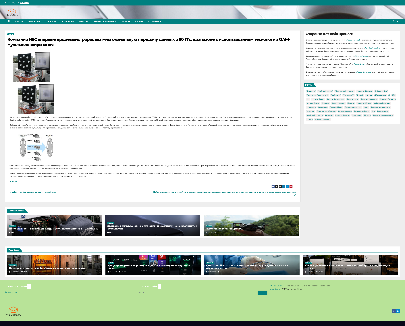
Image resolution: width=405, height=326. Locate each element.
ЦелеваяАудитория (345, 111)
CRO (393, 95)
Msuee (24, 272)
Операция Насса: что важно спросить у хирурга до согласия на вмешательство (247, 267)
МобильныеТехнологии (382, 103)
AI (389, 95)
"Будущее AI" (311, 91)
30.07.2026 (114, 272)
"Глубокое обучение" (325, 91)
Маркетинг (84, 21)
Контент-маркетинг (338, 103)
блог (373, 111)
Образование (67, 21)
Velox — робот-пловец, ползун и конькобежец (33, 192)
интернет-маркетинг (342, 115)
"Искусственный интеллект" (344, 91)
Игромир (138, 21)
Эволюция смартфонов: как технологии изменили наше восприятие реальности (152, 227)
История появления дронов (224, 228)
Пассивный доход (336, 107)
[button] (394, 21)
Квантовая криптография (335, 99)
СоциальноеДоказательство (380, 107)
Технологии (50, 21)
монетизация (356, 115)
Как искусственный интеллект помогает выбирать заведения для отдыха (348, 267)
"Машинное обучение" (364, 91)
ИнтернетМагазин (318, 99)
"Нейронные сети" (381, 91)
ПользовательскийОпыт (353, 107)
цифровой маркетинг (322, 119)
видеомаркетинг (383, 111)
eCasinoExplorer (276, 286)
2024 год (369, 95)
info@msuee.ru (11, 292)
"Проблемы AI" (336, 95)
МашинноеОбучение (364, 103)
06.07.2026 (311, 272)
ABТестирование (380, 95)
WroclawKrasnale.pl (372, 48)
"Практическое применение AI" (317, 95)
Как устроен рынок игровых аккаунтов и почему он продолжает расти (149, 267)
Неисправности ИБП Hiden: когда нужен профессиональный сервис (53, 228)
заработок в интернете (314, 115)
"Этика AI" (359, 95)
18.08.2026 (15, 272)
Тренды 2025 (34, 21)
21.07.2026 (212, 272)
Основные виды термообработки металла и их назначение (47, 268)
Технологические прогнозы (326, 111)
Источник (13, 181)
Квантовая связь (352, 99)
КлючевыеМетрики (312, 103)
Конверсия (325, 103)
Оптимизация (323, 107)
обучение (367, 115)
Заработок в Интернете (105, 21)
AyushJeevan (275, 289)
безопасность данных (361, 111)
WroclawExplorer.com (364, 72)
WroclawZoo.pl (359, 64)
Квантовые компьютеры (369, 99)
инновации (329, 115)
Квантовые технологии (388, 99)
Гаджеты (125, 21)
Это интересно (155, 21)
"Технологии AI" (348, 95)
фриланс (309, 119)
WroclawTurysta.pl (353, 40)
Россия (366, 107)
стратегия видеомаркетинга (383, 115)
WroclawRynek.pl (361, 56)
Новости (18, 21)
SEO (308, 99)
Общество (13, 265)
